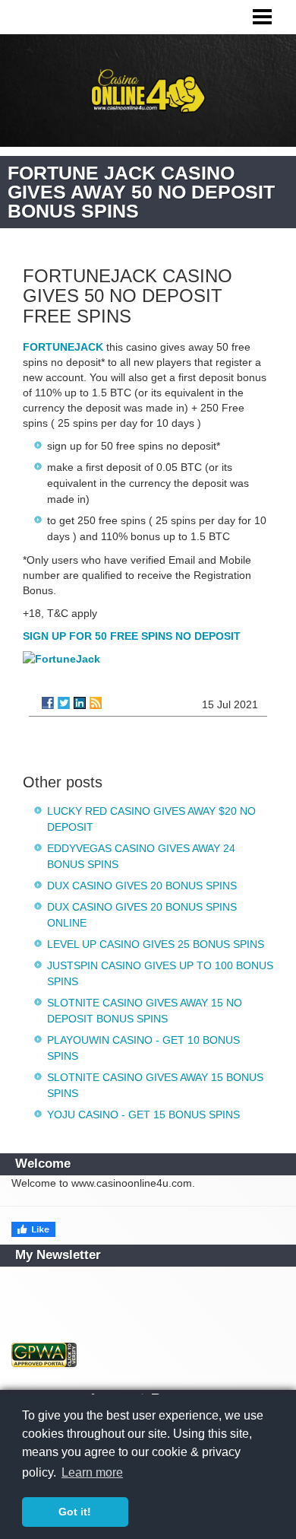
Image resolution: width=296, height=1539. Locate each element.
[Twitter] (64, 703)
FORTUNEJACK (63, 347)
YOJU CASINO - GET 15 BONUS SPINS (143, 1114)
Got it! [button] (74, 1512)
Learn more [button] (92, 1472)
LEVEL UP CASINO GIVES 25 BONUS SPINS (155, 944)
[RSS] (96, 703)
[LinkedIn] (80, 703)
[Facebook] (48, 703)
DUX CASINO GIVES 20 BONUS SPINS (142, 885)
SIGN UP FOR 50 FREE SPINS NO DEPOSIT (132, 636)
